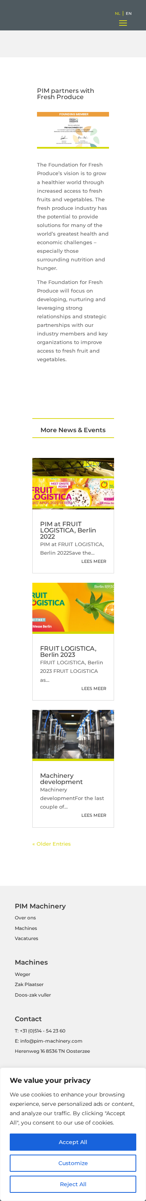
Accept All (73, 1142)
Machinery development (61, 779)
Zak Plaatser (29, 984)
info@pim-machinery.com (51, 1041)
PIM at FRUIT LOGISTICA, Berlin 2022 (68, 530)
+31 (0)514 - (32, 1031)
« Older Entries (51, 844)
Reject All (73, 1184)
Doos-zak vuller (33, 995)
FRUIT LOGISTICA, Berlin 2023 (68, 651)
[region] (73, 1134)
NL (117, 13)
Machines (26, 928)
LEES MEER (93, 561)
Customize (73, 1163)
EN (129, 13)
